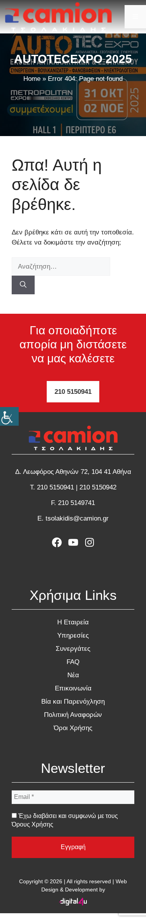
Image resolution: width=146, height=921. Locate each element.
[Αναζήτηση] (23, 285)
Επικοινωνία (73, 688)
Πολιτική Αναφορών (73, 714)
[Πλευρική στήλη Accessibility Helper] (9, 416)
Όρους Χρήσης (32, 824)
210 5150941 (73, 391)
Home (31, 78)
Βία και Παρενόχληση (73, 701)
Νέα (73, 675)
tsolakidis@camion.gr (77, 518)
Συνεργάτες (73, 648)
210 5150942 (97, 487)
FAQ (73, 662)
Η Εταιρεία (73, 622)
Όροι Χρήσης (73, 728)
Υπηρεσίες (73, 635)
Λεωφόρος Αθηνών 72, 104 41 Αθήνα (77, 471)
